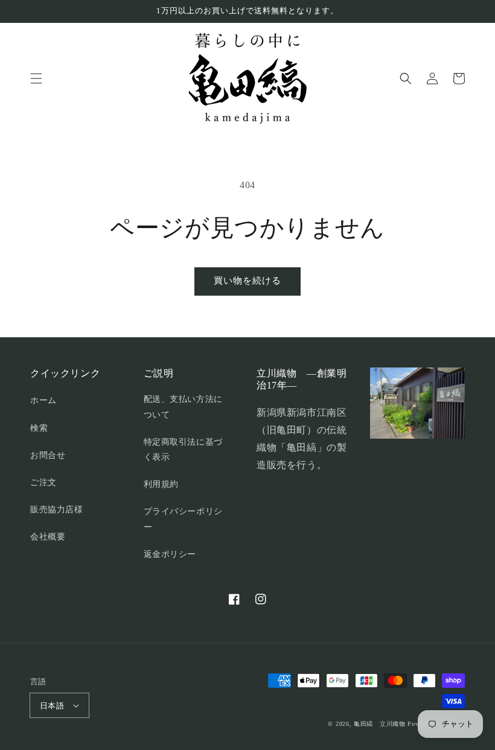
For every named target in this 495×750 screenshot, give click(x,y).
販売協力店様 (56, 509)
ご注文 (43, 482)
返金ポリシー (170, 554)
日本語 (52, 705)
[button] (36, 78)
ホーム (43, 400)
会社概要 (47, 536)
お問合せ (47, 455)
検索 (39, 428)
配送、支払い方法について (183, 407)
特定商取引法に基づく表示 (183, 449)
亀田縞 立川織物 (380, 723)
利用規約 (161, 484)
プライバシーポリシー (183, 519)
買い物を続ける (247, 280)
